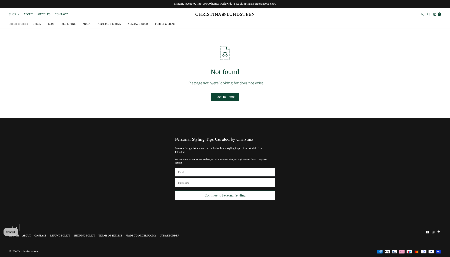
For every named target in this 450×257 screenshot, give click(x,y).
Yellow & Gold (138, 24)
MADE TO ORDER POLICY (141, 235)
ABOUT (28, 14)
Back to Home (225, 97)
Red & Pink (69, 24)
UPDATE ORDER (169, 235)
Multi (87, 24)
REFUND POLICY (60, 235)
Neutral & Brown (109, 24)
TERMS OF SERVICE (110, 235)
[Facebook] (427, 232)
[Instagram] (433, 232)
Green (37, 24)
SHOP (12, 14)
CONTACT (61, 14)
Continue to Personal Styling (225, 195)
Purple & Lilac (165, 24)
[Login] (422, 14)
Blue (51, 24)
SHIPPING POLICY (84, 235)
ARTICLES (43, 14)
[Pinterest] (438, 232)
